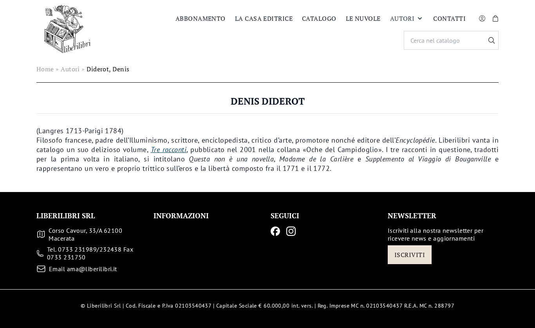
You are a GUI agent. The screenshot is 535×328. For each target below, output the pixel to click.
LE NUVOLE (363, 18)
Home (45, 69)
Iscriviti (409, 254)
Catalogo (319, 18)
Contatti (449, 18)
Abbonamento (200, 18)
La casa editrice (264, 18)
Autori (402, 18)
